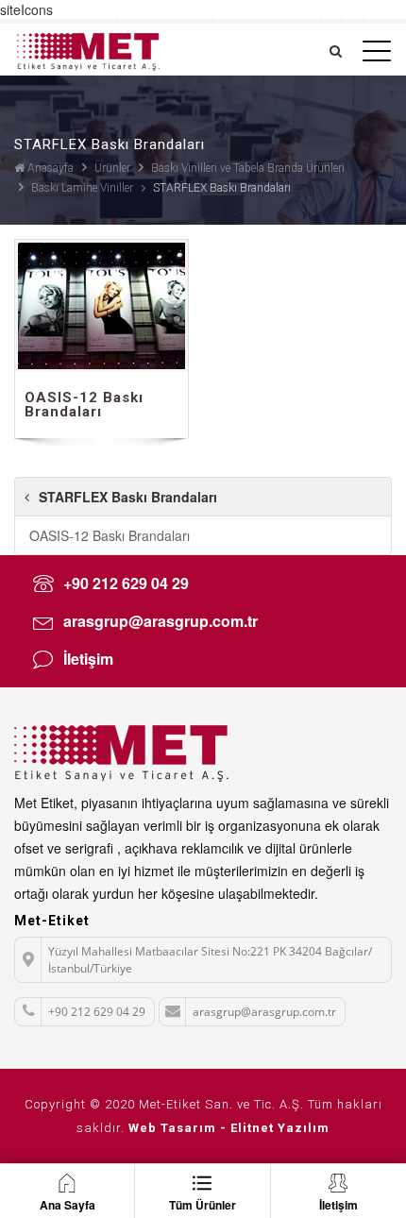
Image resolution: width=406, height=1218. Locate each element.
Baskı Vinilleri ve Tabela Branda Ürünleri (248, 168)
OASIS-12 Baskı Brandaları (109, 535)
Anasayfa (49, 168)
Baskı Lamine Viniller (82, 188)
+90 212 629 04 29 (126, 583)
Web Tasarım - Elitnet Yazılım (229, 1128)
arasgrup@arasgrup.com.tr (160, 621)
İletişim (88, 658)
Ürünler (112, 168)
